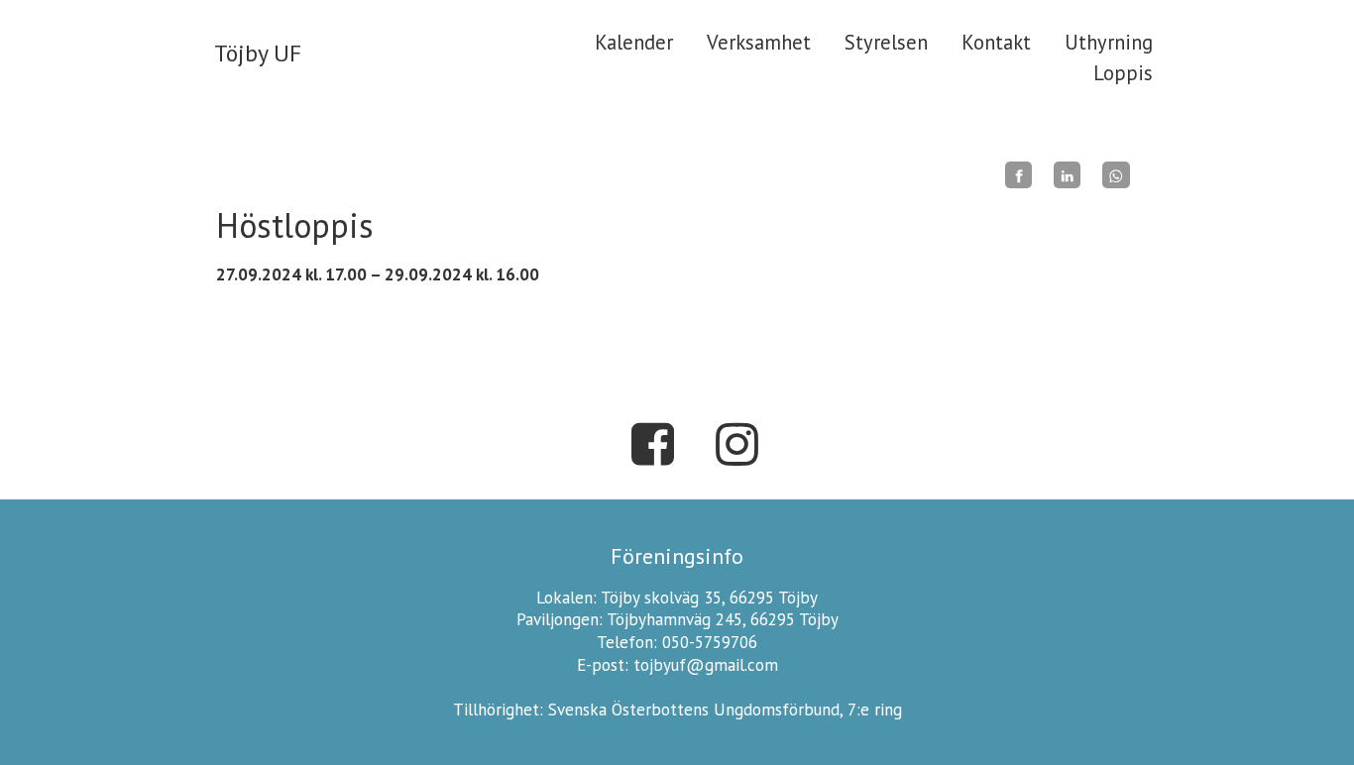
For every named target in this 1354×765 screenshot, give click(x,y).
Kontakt (996, 42)
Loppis (1123, 72)
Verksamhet (759, 42)
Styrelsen (886, 42)
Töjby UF (257, 53)
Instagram (736, 444)
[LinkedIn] (1067, 175)
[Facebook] (1018, 175)
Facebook (652, 444)
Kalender (634, 42)
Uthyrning (1109, 42)
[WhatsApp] (1115, 175)
